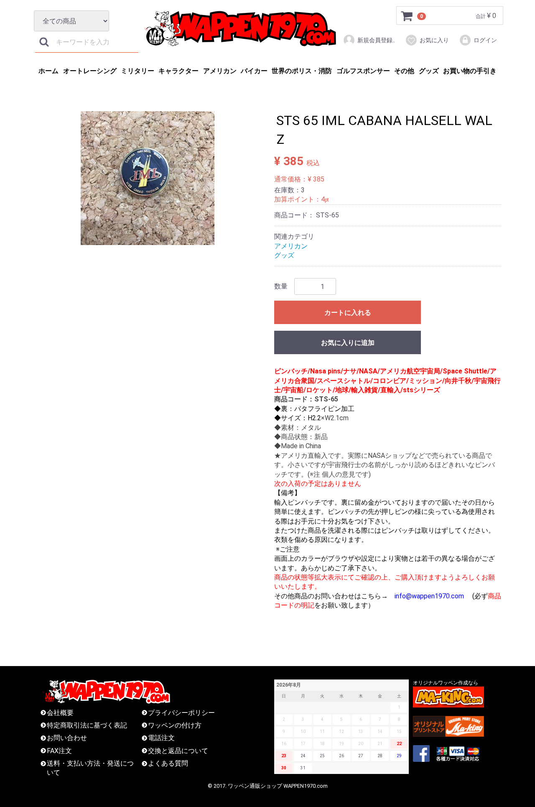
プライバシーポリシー (181, 712)
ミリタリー (137, 71)
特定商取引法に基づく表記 (87, 725)
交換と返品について (178, 751)
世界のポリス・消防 (302, 71)
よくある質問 (168, 763)
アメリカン (220, 71)
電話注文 (161, 738)
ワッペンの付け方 (174, 725)
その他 (404, 71)
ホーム (48, 71)
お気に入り (434, 40)
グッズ (429, 71)
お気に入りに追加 (347, 343)
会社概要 (60, 712)
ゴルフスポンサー (363, 71)
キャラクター (178, 71)
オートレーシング (90, 71)
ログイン (485, 40)
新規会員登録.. (376, 40)
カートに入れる (347, 313)
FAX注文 (59, 751)
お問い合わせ (67, 738)
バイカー (254, 71)
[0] (407, 16)
